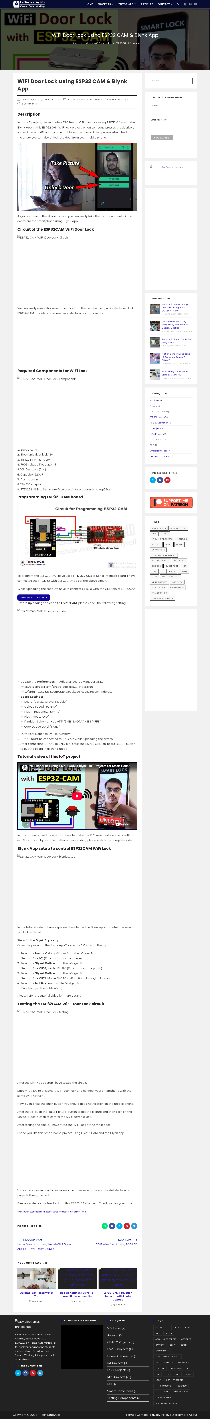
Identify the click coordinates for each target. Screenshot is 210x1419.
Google (156, 566)
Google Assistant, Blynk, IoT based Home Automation (77, 1294)
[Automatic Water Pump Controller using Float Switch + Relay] (155, 309)
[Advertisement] (77, 343)
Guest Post (171, 566)
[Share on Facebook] (112, 1226)
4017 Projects (178, 528)
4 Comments (29, 103)
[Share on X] (119, 1226)
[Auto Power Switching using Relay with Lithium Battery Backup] (155, 326)
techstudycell (29, 99)
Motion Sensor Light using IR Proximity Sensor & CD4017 (176, 357)
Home (130, 1415)
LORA (154, 577)
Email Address (158, 119)
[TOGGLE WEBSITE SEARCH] (178, 4)
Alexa (164, 533)
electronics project (41, 1212)
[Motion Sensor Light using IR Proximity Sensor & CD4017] (155, 358)
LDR (154, 571)
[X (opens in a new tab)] (185, 4)
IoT (71, 1212)
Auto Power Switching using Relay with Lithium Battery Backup (175, 324)
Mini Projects (156, 439)
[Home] (68, 43)
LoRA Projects (157, 434)
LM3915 (183, 571)
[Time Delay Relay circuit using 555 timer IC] (155, 374)
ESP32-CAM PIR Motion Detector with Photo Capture (118, 1296)
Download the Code (33, 597)
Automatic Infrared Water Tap (36, 1294)
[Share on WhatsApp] (105, 1226)
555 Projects (159, 528)
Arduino (153, 406)
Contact (142, 1415)
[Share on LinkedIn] (134, 1226)
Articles (182, 539)
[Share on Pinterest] (127, 1226)
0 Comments (182, 314)
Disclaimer (179, 1415)
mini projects (159, 582)
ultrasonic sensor (162, 598)
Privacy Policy (159, 1415)
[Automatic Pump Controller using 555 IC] (155, 342)
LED (162, 571)
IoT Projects (96, 99)
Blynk (26, 1212)
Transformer (159, 593)
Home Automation (159, 422)
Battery (156, 544)
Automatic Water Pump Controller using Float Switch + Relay (175, 307)
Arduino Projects (162, 539)
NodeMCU (177, 582)
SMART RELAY (177, 587)
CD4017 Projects (158, 411)
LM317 (172, 571)
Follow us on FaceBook (80, 1320)
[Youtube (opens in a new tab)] (195, 4)
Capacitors (158, 550)
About (193, 1415)
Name (154, 105)
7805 (154, 533)
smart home (80, 1212)
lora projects (170, 577)
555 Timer (154, 400)
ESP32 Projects (76, 99)
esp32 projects (61, 1212)
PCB (152, 445)
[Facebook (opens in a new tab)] (190, 4)
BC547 (168, 544)
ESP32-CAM (179, 560)
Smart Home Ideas (118, 99)
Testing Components (160, 456)
